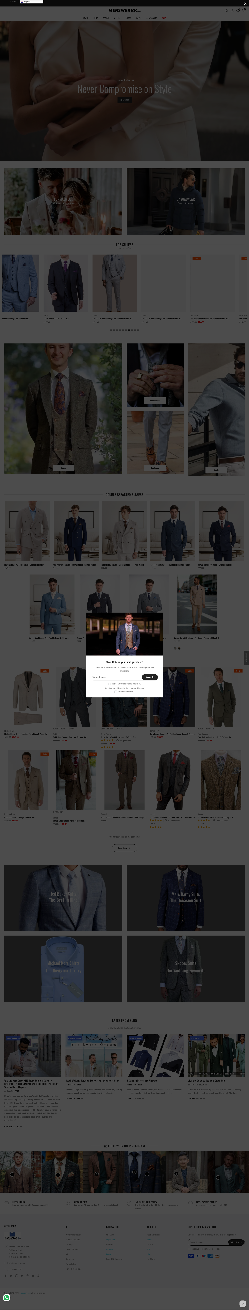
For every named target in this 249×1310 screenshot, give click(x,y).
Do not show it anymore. (126, 691)
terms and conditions (132, 683)
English (27, 2)
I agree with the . (126, 683)
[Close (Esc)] (245, 3)
